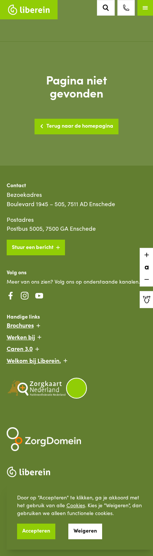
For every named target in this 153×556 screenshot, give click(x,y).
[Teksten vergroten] (146, 255)
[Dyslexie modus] (146, 299)
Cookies (75, 505)
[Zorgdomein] (77, 439)
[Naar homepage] (29, 9)
